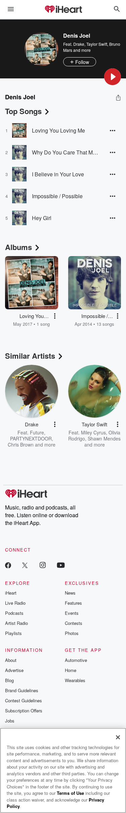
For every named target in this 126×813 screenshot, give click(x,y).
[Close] (118, 737)
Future (37, 432)
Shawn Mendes (104, 438)
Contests (73, 623)
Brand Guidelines (21, 690)
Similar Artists (30, 355)
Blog (9, 680)
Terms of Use (70, 793)
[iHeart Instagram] (43, 565)
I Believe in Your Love (58, 174)
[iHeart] (63, 9)
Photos (72, 633)
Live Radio (15, 603)
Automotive (76, 660)
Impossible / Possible (57, 196)
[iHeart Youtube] (61, 565)
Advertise (14, 670)
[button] (112, 76)
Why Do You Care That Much (65, 152)
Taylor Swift (96, 44)
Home (70, 670)
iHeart (10, 593)
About (10, 660)
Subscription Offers (23, 710)
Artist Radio (16, 623)
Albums (18, 247)
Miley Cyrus (93, 432)
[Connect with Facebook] (8, 565)
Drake (78, 44)
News (70, 593)
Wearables (75, 680)
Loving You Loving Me (58, 130)
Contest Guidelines (23, 700)
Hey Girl (41, 218)
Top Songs (23, 111)
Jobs (9, 720)
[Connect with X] (25, 565)
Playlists (13, 633)
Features (73, 603)
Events (72, 613)
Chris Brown (21, 444)
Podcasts (14, 613)
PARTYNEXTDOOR (31, 438)
